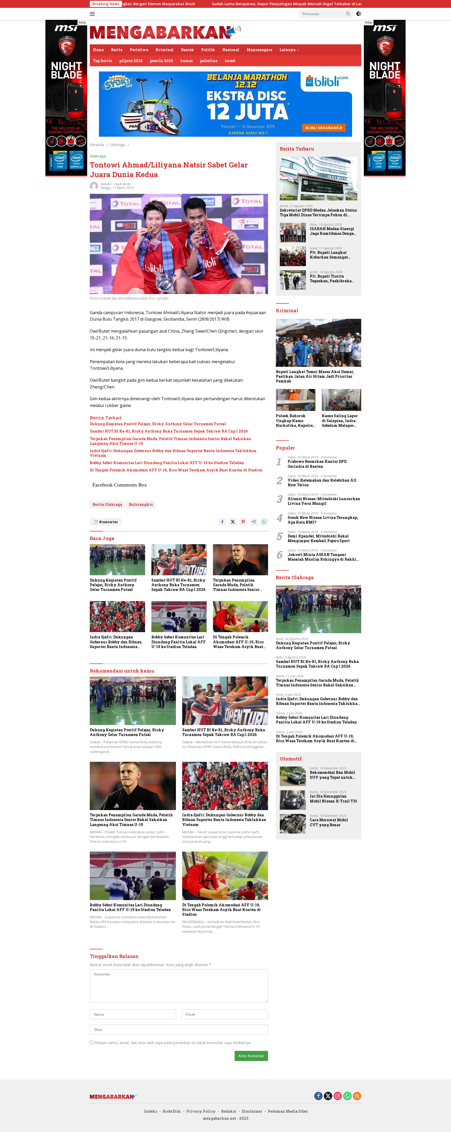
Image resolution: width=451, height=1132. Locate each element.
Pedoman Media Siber (288, 1111)
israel (230, 60)
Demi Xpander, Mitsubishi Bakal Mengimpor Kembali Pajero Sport (319, 538)
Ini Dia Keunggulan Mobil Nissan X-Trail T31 (333, 798)
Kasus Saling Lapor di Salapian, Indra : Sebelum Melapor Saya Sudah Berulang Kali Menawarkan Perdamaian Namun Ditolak (340, 421)
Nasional (230, 49)
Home (98, 49)
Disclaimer (252, 1111)
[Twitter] (328, 1096)
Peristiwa (139, 49)
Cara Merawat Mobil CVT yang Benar (329, 822)
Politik (208, 49)
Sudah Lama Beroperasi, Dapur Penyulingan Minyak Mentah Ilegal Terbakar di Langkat (231, 4)
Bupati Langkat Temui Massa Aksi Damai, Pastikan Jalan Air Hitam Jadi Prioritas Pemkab (315, 376)
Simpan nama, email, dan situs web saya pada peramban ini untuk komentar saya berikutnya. (172, 1042)
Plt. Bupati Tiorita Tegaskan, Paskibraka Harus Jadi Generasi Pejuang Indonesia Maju (332, 278)
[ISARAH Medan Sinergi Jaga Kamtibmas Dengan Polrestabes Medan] (293, 232)
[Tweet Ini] (233, 522)
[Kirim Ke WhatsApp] (264, 522)
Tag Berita (102, 60)
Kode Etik (172, 1111)
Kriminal (165, 49)
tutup (82, 22)
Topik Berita (122, 184)
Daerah (187, 49)
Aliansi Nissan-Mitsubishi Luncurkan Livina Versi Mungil (324, 501)
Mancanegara (259, 49)
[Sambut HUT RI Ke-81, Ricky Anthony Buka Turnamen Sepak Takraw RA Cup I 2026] (179, 559)
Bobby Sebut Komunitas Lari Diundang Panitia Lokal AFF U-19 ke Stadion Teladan (167, 462)
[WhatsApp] (347, 1096)
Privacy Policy (201, 1111)
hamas (186, 60)
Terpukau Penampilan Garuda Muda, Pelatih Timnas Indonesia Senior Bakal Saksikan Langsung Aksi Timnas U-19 (170, 441)
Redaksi (228, 1111)
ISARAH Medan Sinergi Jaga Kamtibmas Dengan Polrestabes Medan (333, 231)
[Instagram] (338, 1096)
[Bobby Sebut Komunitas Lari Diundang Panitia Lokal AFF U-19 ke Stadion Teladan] (179, 616)
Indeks (150, 1111)
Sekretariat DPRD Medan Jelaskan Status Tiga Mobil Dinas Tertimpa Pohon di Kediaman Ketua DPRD (318, 212)
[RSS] (357, 1096)
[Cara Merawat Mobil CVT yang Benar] (293, 824)
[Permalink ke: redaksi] (94, 185)
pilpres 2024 (131, 60)
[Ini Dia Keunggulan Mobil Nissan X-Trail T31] (293, 800)
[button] (348, 13)
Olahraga (98, 156)
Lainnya (287, 49)
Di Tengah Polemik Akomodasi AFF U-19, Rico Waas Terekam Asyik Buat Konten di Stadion (176, 470)
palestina (208, 60)
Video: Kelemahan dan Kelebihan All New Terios (322, 482)
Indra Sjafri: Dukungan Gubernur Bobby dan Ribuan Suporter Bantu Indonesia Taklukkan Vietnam (173, 453)
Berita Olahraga (107, 504)
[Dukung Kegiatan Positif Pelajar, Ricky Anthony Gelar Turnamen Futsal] (117, 559)
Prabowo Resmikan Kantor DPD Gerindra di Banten (317, 464)
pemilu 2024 (161, 60)
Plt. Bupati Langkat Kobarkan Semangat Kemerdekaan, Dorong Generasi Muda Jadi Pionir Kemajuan (330, 255)
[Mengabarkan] (165, 31)
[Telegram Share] (254, 522)
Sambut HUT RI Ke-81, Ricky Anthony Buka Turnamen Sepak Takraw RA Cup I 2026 (169, 431)
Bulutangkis (141, 504)
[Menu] (93, 13)
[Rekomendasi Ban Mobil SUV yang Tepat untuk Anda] (293, 776)
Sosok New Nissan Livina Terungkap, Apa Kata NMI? (323, 520)
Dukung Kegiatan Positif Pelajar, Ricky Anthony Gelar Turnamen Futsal (158, 424)
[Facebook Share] (222, 522)
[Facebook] (318, 1096)
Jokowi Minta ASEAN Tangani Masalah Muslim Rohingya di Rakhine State (324, 557)
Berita (116, 49)
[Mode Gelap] (358, 13)
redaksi (106, 184)
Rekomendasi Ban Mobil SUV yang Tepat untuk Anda (332, 775)
